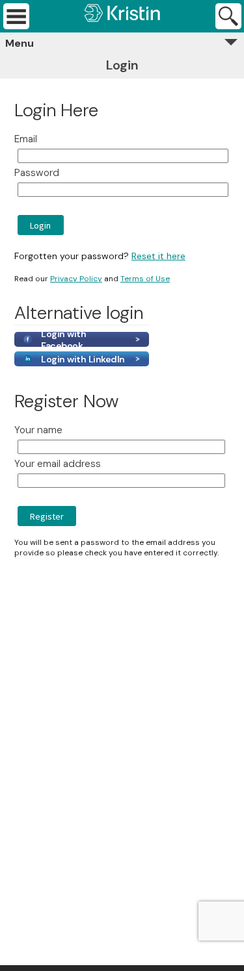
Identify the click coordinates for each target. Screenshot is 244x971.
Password (36, 172)
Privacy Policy (76, 278)
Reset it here (158, 256)
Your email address (57, 463)
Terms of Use (145, 278)
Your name (38, 429)
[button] (41, 225)
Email (25, 138)
